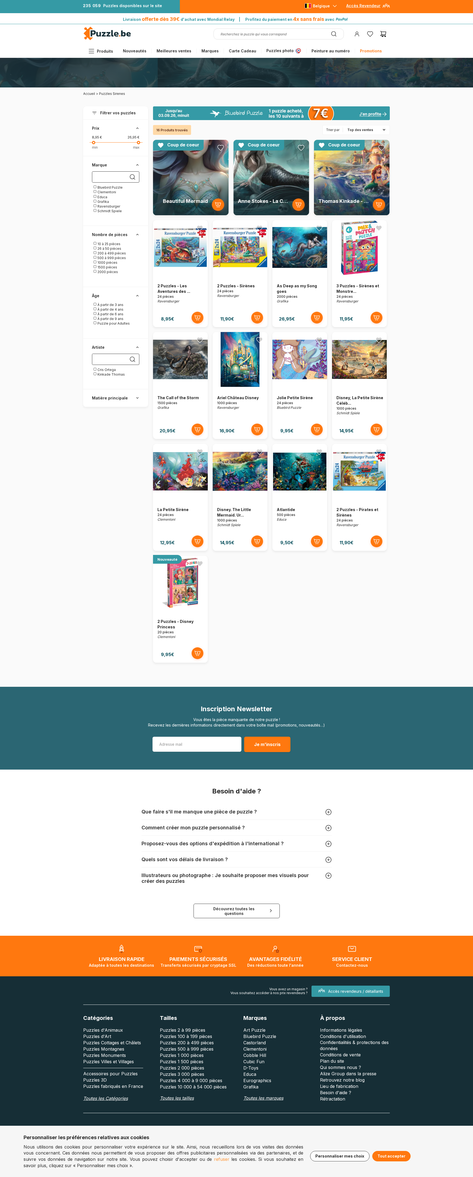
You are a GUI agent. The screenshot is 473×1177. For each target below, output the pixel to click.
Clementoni (106, 192)
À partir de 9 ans (110, 319)
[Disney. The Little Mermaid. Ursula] (240, 497)
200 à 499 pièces (111, 253)
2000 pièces (107, 272)
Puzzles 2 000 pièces (182, 1068)
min (95, 147)
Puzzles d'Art (97, 1036)
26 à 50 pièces (109, 248)
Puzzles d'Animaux (103, 1030)
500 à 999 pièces (111, 258)
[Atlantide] (299, 497)
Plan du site (332, 1061)
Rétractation (332, 1099)
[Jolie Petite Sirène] (299, 385)
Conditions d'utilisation (343, 1036)
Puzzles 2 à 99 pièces (182, 1030)
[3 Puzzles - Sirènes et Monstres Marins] (359, 273)
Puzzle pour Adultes (113, 323)
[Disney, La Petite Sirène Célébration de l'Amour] (359, 385)
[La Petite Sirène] (180, 497)
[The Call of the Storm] (180, 385)
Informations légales (341, 1030)
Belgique (321, 6)
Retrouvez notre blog (342, 1080)
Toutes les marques (263, 1098)
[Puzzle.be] (107, 39)
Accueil (89, 94)
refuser (221, 1159)
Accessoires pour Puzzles (110, 1073)
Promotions (371, 51)
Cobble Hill (254, 1055)
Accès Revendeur (363, 5)
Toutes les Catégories (105, 1098)
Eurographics (257, 1080)
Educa (102, 197)
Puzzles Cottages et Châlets (112, 1042)
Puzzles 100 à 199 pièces (186, 1036)
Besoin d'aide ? (335, 1092)
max (136, 147)
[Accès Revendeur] (386, 7)
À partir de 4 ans (110, 309)
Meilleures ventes (174, 51)
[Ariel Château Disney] (240, 385)
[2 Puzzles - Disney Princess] (180, 609)
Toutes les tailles (177, 1098)
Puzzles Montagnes (103, 1049)
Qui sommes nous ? (340, 1067)
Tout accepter (391, 1156)
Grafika (103, 202)
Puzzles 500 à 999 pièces (187, 1049)
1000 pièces (107, 262)
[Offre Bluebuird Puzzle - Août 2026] (271, 113)
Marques (210, 51)
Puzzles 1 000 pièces (182, 1055)
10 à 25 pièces (108, 244)
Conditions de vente (340, 1054)
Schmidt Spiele (109, 211)
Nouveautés (134, 51)
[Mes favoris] (370, 34)
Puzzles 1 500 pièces (181, 1061)
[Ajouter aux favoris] (220, 147)
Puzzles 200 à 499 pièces (187, 1042)
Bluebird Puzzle (110, 187)
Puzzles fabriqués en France (113, 1086)
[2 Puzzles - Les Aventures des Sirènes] (180, 273)
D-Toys (250, 1068)
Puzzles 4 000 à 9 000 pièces (191, 1080)
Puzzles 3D (95, 1080)
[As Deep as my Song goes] (299, 273)
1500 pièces (107, 267)
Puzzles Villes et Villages (108, 1061)
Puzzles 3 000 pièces (182, 1074)
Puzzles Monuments (104, 1055)
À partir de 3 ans (110, 305)
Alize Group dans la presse (348, 1073)
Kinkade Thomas (111, 374)
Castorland (254, 1042)
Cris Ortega (106, 370)
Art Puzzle (254, 1030)
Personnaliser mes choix (339, 1156)
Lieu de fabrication (339, 1086)
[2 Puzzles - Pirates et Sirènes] (359, 497)
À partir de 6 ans (110, 314)
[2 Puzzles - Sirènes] (240, 273)
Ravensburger (108, 206)
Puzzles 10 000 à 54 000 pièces (193, 1087)
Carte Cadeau (242, 51)
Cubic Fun (253, 1061)
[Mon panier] (383, 34)
